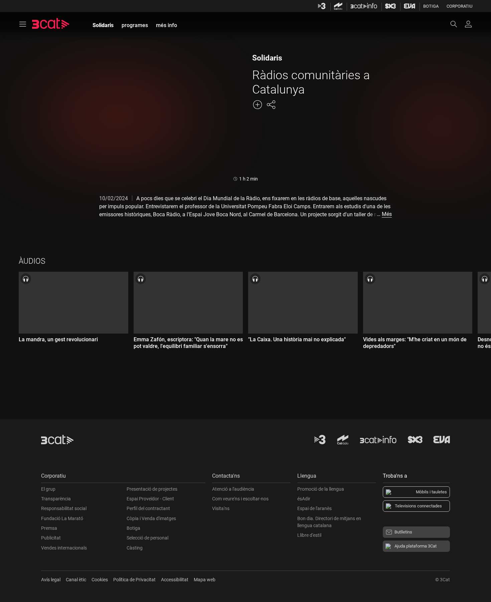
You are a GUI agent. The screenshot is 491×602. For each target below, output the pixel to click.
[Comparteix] (271, 104)
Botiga (431, 6)
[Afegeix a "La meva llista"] (257, 104)
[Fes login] (468, 24)
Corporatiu (459, 6)
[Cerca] (457, 24)
